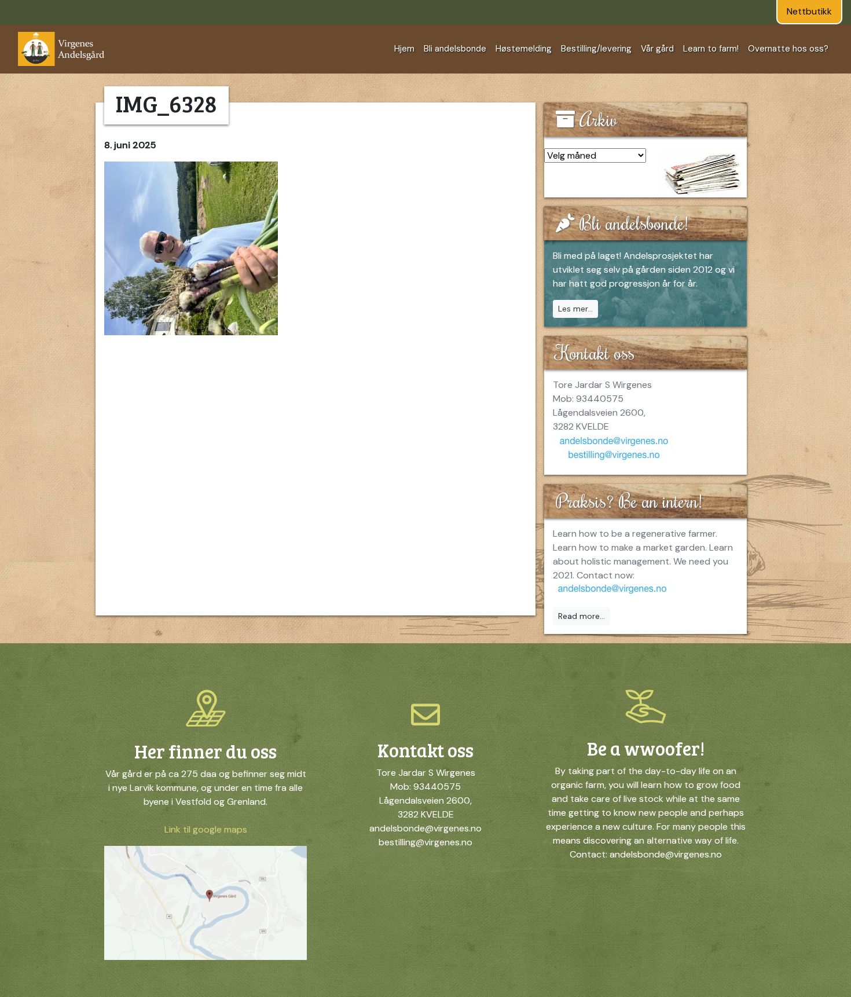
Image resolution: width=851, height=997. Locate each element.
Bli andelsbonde (455, 48)
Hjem (404, 48)
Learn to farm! (711, 48)
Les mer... (575, 308)
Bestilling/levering (596, 48)
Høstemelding (524, 48)
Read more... (581, 616)
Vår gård (657, 48)
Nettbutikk (809, 11)
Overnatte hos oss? (788, 48)
